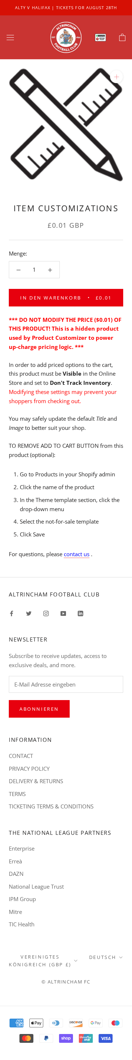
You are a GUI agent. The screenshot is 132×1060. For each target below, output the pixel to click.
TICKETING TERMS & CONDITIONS (51, 806)
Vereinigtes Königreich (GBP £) (40, 960)
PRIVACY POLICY (29, 768)
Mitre (15, 911)
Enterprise (21, 848)
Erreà (15, 861)
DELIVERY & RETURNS (36, 781)
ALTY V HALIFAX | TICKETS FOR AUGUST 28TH (66, 7)
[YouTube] (63, 612)
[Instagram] (46, 612)
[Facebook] (11, 612)
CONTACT (21, 755)
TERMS (17, 793)
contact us (76, 554)
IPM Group (22, 899)
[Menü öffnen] (10, 37)
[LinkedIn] (80, 612)
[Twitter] (29, 612)
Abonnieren (39, 709)
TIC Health (21, 924)
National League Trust (36, 886)
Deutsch (103, 957)
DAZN (16, 873)
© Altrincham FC (66, 981)
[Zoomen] (116, 76)
